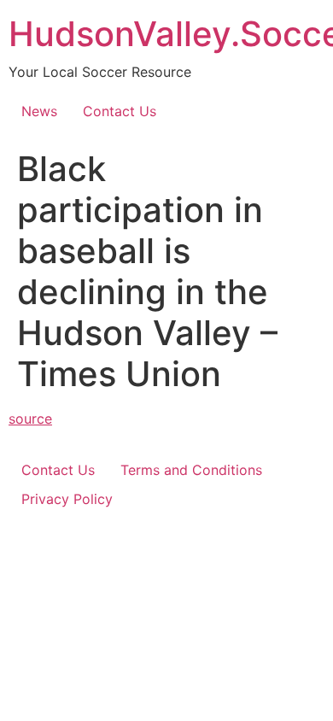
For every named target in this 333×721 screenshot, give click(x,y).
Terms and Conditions (191, 469)
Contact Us (119, 111)
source (30, 418)
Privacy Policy (67, 498)
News (39, 111)
